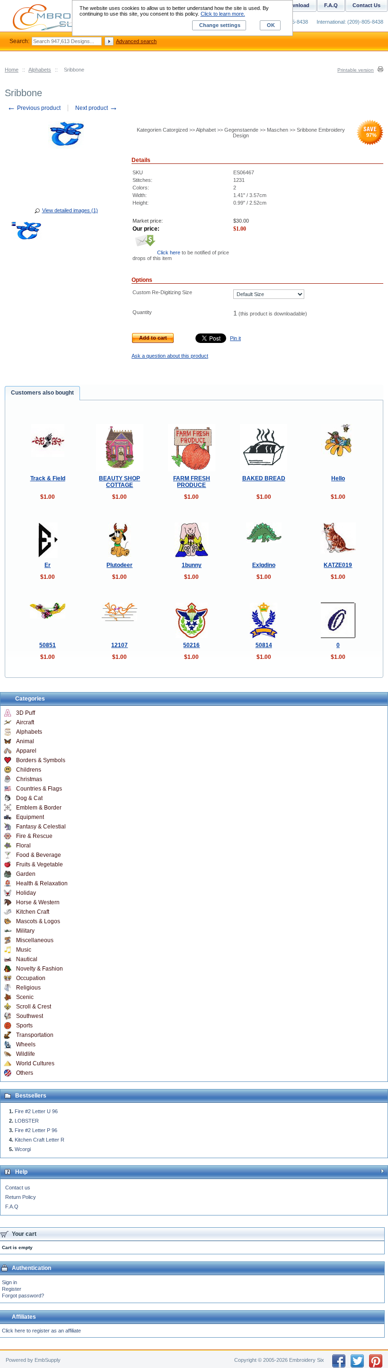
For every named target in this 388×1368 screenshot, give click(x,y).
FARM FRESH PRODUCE (191, 481)
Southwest (29, 1016)
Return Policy (20, 1197)
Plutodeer (119, 565)
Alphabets (39, 69)
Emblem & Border (39, 807)
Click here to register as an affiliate (41, 1330)
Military (25, 930)
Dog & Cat (29, 798)
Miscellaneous (34, 940)
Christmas (29, 779)
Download (296, 5)
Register (11, 1289)
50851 (47, 645)
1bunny (192, 565)
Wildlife (25, 1054)
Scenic (25, 997)
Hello (338, 478)
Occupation (30, 978)
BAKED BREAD (263, 478)
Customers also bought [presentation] (42, 392)
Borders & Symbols (40, 760)
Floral (23, 845)
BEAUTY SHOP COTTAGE (119, 481)
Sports (24, 1025)
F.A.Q (11, 1206)
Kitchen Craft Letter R (39, 1140)
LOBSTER (27, 1121)
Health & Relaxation (42, 883)
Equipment (30, 817)
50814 (264, 645)
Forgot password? (23, 1295)
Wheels (25, 1044)
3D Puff (25, 713)
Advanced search (136, 41)
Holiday (26, 893)
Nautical (26, 959)
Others (24, 1073)
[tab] (42, 393)
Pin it (235, 338)
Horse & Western (38, 902)
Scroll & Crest (33, 1006)
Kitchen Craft (32, 912)
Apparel (26, 750)
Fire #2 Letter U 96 (36, 1111)
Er (47, 565)
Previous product (34, 108)
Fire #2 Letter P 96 (36, 1130)
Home (11, 69)
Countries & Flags (39, 788)
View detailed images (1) (70, 210)
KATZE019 (338, 565)
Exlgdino (263, 565)
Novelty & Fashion (39, 968)
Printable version (355, 69)
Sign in (9, 1282)
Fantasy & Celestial (41, 826)
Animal (25, 741)
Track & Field (47, 478)
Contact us (17, 1187)
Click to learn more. (223, 14)
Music (23, 949)
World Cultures (35, 1063)
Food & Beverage (38, 855)
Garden (25, 874)
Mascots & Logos (38, 921)
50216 (191, 645)
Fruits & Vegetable (39, 864)
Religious (28, 987)
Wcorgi (23, 1149)
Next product (96, 108)
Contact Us (366, 5)
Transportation (34, 1035)
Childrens (28, 769)
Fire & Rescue (34, 836)
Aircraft (25, 722)
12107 (119, 645)
